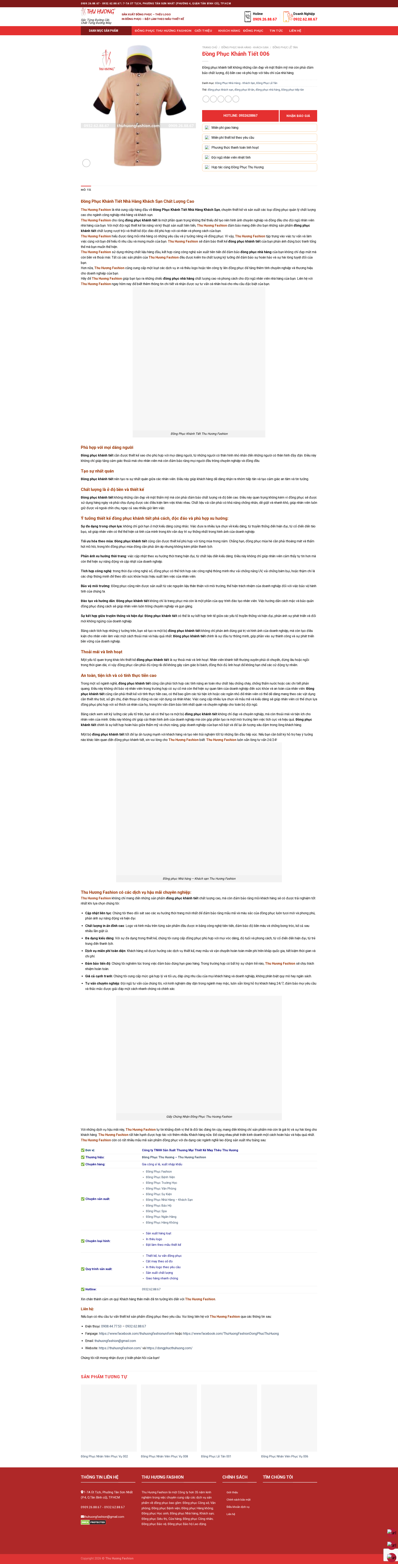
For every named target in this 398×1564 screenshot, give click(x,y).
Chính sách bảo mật (239, 1499)
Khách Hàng (229, 31)
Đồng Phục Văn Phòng (161, 1188)
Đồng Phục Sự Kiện (159, 1194)
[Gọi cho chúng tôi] (303, 3)
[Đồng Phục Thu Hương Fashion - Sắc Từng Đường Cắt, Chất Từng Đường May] (98, 11)
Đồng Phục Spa (156, 1211)
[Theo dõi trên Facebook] (283, 3)
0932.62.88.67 (151, 1289)
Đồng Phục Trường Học (161, 1183)
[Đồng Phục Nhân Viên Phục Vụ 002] (109, 1418)
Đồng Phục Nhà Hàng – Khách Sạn (169, 1200)
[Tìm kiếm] (309, 31)
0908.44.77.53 (111, 1326)
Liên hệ (231, 1514)
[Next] (317, 1425)
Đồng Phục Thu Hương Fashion (163, 31)
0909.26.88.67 (91, 1507)
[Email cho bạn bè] (220, 99)
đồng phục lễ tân (244, 89)
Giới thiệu (203, 31)
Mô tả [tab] (86, 189)
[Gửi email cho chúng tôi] (299, 3)
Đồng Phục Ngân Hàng (161, 1217)
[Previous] (81, 1425)
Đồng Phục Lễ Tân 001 (216, 1456)
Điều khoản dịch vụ (238, 1506)
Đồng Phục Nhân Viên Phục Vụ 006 (284, 1456)
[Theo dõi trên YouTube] (315, 3)
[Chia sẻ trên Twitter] (213, 99)
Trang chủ (209, 47)
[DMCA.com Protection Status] (93, 1522)
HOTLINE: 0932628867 (240, 116)
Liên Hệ (295, 31)
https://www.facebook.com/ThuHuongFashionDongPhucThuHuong (231, 1334)
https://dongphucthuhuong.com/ (170, 1348)
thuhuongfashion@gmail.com (115, 1341)
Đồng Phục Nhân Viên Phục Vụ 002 (104, 1456)
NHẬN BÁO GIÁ (298, 116)
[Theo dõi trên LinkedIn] (311, 3)
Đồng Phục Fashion (159, 1171)
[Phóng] (86, 163)
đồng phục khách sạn (220, 89)
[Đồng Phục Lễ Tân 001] (229, 1418)
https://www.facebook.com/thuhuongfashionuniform (136, 1334)
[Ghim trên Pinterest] (228, 99)
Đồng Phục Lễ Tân (285, 47)
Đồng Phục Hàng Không (162, 1222)
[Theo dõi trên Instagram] (287, 3)
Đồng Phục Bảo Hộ (158, 1205)
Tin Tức (276, 31)
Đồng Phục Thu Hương (158, 1157)
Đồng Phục (253, 31)
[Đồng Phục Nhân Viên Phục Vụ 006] (289, 1418)
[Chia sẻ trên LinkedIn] (235, 99)
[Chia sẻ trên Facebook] (206, 99)
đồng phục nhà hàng (268, 89)
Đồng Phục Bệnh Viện (160, 1177)
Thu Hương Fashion (192, 1157)
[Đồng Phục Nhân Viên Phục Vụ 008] (169, 1418)
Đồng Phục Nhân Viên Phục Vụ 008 (164, 1456)
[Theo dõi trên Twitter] (295, 3)
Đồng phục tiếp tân (292, 89)
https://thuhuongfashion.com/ (120, 1348)
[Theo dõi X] (291, 3)
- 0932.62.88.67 (113, 1507)
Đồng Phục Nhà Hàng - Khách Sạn (244, 47)
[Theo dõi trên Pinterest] (307, 3)
